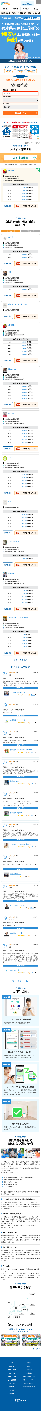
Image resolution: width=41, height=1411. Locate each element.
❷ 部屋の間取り (7, 96)
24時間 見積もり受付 (27, 4)
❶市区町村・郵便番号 (9, 90)
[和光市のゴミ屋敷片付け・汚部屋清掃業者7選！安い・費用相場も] (31, 1340)
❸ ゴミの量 (6, 103)
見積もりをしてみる (27, 206)
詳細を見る (8, 206)
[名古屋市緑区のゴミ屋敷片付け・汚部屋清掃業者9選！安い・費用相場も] (10, 1340)
